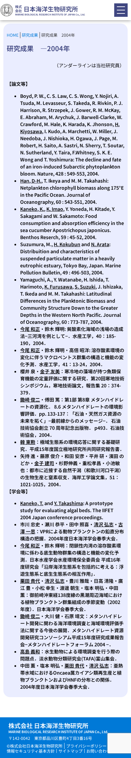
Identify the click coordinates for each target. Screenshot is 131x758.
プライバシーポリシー (86, 746)
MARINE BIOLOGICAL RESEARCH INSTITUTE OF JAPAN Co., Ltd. (50, 14)
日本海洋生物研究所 (51, 8)
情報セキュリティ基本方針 (31, 751)
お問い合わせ (98, 751)
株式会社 (18, 8)
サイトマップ (70, 751)
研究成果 (30, 35)
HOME (12, 35)
